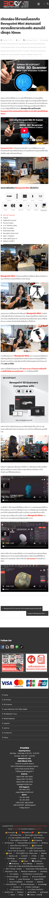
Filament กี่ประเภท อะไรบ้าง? (27, 842)
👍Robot (24, 861)
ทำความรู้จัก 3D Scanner (34, 848)
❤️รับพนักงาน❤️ (28, 832)
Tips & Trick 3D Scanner (16, 850)
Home (6, 695)
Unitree (43, 858)
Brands (44, 853)
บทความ (6, 728)
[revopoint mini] (40, 47)
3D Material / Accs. (10, 713)
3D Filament (9, 842)
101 (26, 40)
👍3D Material (37, 840)
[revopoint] (4, 51)
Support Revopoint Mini (37, 613)
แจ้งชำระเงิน (9, 892)
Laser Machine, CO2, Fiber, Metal (15, 709)
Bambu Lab (13, 855)
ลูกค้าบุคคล (44, 892)
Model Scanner (15, 848)
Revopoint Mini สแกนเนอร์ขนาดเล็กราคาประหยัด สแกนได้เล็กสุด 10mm (24, 112)
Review (11, 879)
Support (7, 723)
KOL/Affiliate (27, 863)
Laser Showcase (24, 879)
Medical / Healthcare (28, 871)
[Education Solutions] (29, 44)
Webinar (40, 881)
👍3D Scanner (37, 845)
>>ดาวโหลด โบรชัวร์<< (35, 889)
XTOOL (34, 855)
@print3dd (29, 802)
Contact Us (8, 732)
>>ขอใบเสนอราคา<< (16, 889)
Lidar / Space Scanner (37, 850)
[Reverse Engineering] (28, 47)
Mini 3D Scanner (9, 215)
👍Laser (9, 853)
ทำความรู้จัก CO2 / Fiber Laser (26, 853)
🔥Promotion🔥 (11, 832)
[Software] (11, 51)
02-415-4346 (24, 797)
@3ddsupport (30, 805)
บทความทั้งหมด (11, 884)
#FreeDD (29, 881)
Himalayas (15, 829)
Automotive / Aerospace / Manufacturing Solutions (30, 51)
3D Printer (7, 699)
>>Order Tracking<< (32, 887)
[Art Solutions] (18, 44)
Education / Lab (11, 871)
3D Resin (44, 842)
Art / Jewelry (14, 874)
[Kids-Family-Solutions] (15, 47)
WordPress (38, 829)
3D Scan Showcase (39, 876)
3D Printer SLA (39, 837)
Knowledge (42, 884)
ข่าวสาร (35, 40)
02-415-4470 (24, 799)
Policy (6, 737)
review (30, 40)
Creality (33, 858)
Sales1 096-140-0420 (24, 776)
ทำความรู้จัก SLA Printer (19, 840)
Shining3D (23, 858)
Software (14, 861)
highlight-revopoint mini (34, 54)
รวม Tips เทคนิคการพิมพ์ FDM (19, 837)
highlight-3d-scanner (7, 54)
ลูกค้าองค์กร (32, 892)
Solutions (40, 863)
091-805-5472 (24, 789)
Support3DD (38, 879)
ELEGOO (24, 855)
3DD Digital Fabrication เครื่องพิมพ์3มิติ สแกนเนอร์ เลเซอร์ (29, 826)
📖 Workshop (37, 861)
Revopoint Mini (7, 148)
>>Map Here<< (24, 807)
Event (13, 894)
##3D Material (9, 718)
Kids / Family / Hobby (14, 868)
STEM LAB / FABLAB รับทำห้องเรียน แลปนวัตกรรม (26, 866)
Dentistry (43, 871)
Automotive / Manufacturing (36, 868)
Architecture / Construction (32, 874)
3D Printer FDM (15, 835)
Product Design (12, 876)
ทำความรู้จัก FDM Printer (34, 835)
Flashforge (11, 858)
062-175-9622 (27, 779)
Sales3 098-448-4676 (24, 781)
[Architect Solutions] (7, 44)
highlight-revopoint (20, 54)
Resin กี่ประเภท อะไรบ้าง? (19, 845)
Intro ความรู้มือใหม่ (15, 881)
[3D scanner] (44, 40)
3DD (42, 855)
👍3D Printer (42, 832)
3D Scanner (31, 558)
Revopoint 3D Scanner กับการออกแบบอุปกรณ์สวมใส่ (21, 608)
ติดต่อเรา (20, 892)
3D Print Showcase (27, 884)
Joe (19, 40)
